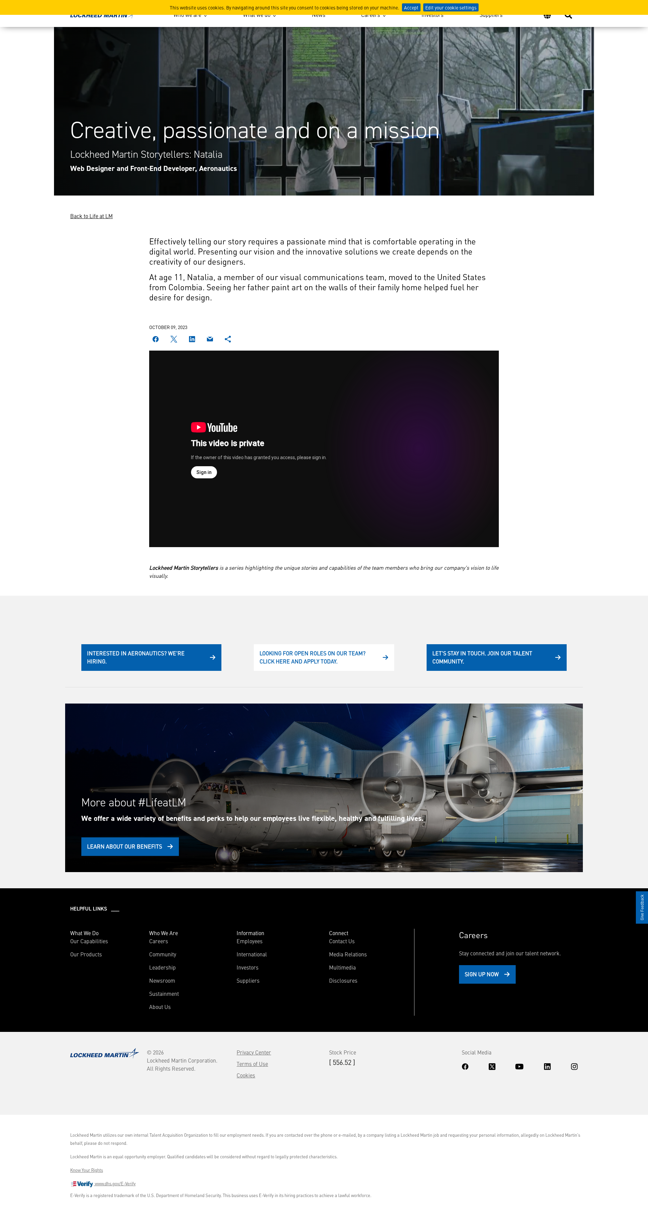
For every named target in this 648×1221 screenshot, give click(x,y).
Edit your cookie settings (451, 7)
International (252, 954)
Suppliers (491, 14)
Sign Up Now (482, 974)
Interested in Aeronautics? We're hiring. (136, 657)
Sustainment (164, 993)
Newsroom (162, 980)
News (318, 14)
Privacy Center (254, 1052)
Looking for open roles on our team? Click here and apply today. (313, 657)
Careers (370, 14)
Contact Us (342, 941)
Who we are (187, 14)
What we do (256, 14)
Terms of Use (252, 1063)
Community (162, 954)
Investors (432, 14)
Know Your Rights (86, 1170)
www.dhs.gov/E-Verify (115, 1184)
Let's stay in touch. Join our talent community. (482, 657)
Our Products (86, 954)
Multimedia (342, 967)
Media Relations (348, 954)
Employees (250, 941)
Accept (411, 7)
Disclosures (343, 980)
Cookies (246, 1075)
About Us (160, 1006)
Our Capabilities (89, 941)
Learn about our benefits (124, 846)
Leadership (162, 967)
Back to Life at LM (91, 215)
